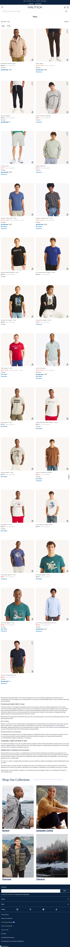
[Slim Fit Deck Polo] (52, 349)
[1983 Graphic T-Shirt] (17, 349)
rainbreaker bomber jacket (8, 63)
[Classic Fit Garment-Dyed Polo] (52, 454)
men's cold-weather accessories (51, 727)
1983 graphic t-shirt (6, 368)
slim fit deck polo (41, 368)
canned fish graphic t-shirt (43, 320)
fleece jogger (39, 63)
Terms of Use (18, 894)
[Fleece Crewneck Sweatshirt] (52, 97)
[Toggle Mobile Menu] (2, 7)
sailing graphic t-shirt (7, 472)
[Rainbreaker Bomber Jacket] (17, 45)
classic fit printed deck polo (8, 675)
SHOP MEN (21, 3)
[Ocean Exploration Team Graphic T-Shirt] (52, 403)
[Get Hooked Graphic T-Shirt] (17, 556)
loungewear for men (62, 734)
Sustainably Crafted (44, 831)
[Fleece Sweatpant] (17, 97)
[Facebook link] (43, 909)
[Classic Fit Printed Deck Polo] (17, 656)
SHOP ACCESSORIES (46, 3)
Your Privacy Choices (7, 922)
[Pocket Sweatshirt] (52, 147)
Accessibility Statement (7, 937)
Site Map (3, 933)
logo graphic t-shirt (6, 422)
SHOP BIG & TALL (37, 3)
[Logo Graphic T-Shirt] (17, 403)
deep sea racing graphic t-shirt (10, 272)
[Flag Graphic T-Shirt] (17, 506)
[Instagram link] (17, 909)
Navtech (5, 831)
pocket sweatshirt (40, 166)
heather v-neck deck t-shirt (8, 218)
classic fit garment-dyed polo (44, 472)
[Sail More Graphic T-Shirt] (17, 604)
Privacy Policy (26, 894)
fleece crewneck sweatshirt (43, 115)
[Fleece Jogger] (52, 45)
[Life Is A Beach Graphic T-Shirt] (52, 506)
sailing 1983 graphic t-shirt (8, 320)
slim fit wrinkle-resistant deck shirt (46, 622)
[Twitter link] (30, 909)
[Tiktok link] (56, 909)
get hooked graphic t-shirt (8, 574)
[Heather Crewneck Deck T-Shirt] (52, 199)
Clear (3, 26)
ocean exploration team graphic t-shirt (46, 422)
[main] (35, 448)
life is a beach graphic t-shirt (44, 524)
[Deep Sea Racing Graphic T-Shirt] (17, 253)
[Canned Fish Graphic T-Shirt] (52, 301)
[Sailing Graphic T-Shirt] (17, 454)
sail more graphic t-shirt (8, 622)
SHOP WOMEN (28, 3)
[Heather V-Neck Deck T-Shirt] (17, 199)
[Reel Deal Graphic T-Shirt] (52, 556)
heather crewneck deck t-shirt (44, 218)
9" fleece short (5, 166)
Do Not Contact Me (6, 926)
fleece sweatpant (5, 115)
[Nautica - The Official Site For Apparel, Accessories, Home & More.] (35, 7)
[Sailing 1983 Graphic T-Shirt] (17, 301)
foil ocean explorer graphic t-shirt (45, 272)
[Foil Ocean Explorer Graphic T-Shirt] (52, 253)
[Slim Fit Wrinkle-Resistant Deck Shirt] (52, 604)
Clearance (40, 879)
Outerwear (6, 879)
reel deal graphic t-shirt (43, 574)
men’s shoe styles (14, 753)
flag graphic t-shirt (6, 524)
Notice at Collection (6, 918)
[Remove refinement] (9, 26)
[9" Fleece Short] (17, 147)
